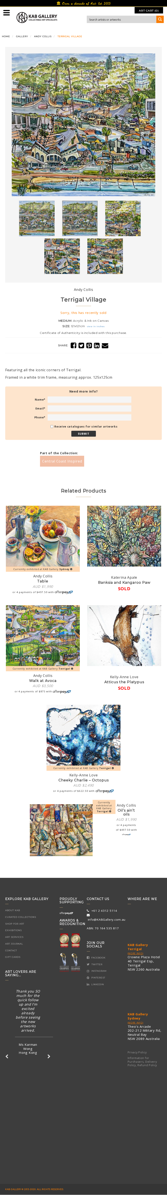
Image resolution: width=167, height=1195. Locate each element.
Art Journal (14, 943)
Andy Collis (43, 36)
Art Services (14, 937)
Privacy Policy (137, 1052)
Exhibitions (13, 930)
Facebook (97, 957)
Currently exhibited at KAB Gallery (41, 569)
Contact (11, 950)
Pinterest (97, 977)
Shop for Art (14, 923)
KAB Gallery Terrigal (138, 947)
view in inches (96, 326)
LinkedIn (97, 984)
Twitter (96, 964)
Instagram (98, 971)
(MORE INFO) (136, 953)
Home (6, 36)
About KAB (12, 910)
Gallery (22, 36)
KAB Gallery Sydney (138, 1016)
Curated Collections (20, 917)
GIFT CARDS (12, 957)
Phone (39, 417)
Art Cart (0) (149, 10)
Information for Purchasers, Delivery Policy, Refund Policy (142, 1061)
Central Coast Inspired (62, 461)
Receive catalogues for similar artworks (85, 426)
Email (40, 408)
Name (40, 399)
